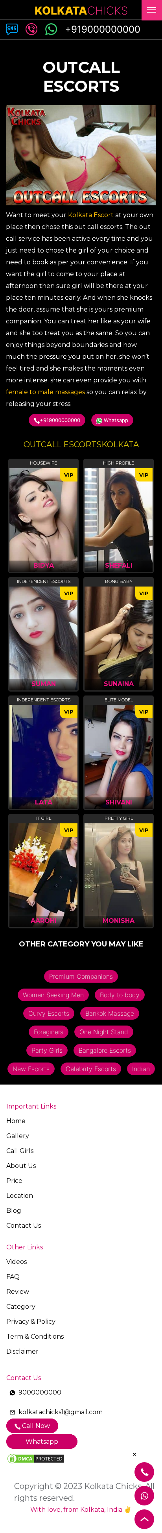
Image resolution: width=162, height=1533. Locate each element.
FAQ (13, 1276)
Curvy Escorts (48, 1013)
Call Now (35, 1426)
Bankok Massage (109, 1013)
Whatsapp (115, 420)
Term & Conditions (35, 1336)
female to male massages (45, 392)
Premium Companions (81, 976)
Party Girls (47, 1050)
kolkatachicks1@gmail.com (60, 1412)
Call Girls (19, 1151)
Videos (16, 1262)
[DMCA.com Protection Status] (35, 1458)
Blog (13, 1210)
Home (16, 1121)
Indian (141, 1069)
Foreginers (48, 1032)
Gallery (17, 1136)
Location (19, 1195)
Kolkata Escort (91, 215)
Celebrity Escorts (91, 1069)
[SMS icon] (12, 28)
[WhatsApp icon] (31, 28)
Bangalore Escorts (105, 1050)
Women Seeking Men (53, 995)
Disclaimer (22, 1351)
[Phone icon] (51, 28)
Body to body (120, 995)
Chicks (81, 10)
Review (17, 1291)
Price (14, 1180)
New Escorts (31, 1069)
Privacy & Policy (30, 1321)
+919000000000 (60, 420)
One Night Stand (103, 1032)
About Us (21, 1166)
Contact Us (23, 1225)
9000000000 (39, 1392)
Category (20, 1306)
